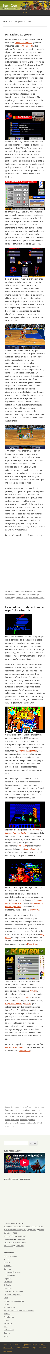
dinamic (33, 594)
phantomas (10, 1123)
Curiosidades (9, 1275)
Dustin (23, 833)
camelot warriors (17, 1113)
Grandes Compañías (35, 1107)
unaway (27, 1003)
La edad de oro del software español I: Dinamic (24, 608)
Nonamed (37, 829)
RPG (5, 1326)
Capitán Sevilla (30, 849)
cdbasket (25, 594)
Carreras (7, 1269)
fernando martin (18, 1116)
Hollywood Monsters (13, 1003)
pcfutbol (31, 1119)
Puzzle (6, 1320)
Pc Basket (25, 997)
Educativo (8, 1282)
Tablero (7, 1333)
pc (38, 594)
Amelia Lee (8, 1245)
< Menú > (25, 12)
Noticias (7, 1314)
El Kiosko (7, 1285)
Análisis (30, 591)
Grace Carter (9, 1242)
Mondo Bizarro (10, 1307)
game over (30, 1116)
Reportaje (9, 1110)
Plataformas (9, 1317)
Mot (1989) (22, 1236)
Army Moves (34, 909)
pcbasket (9, 598)
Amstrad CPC (24, 1050)
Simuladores (9, 1330)
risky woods (20, 1123)
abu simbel (36, 1110)
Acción (6, 1259)
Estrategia (8, 1288)
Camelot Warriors (12, 833)
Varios (6, 1336)
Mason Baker (9, 1236)
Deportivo (38, 591)
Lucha (6, 1304)
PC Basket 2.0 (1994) (18, 34)
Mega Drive (32, 944)
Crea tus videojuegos (12, 1272)
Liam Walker (9, 1239)
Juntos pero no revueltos (14, 1301)
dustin (34, 1113)
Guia (6, 1298)
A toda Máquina (10, 1256)
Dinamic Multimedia (23, 42)
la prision (39, 1116)
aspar (7, 1113)
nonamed (15, 1119)
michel (7, 1119)
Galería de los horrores (13, 1291)
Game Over (22, 845)
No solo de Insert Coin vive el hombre (19, 1310)
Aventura (7, 1265)
